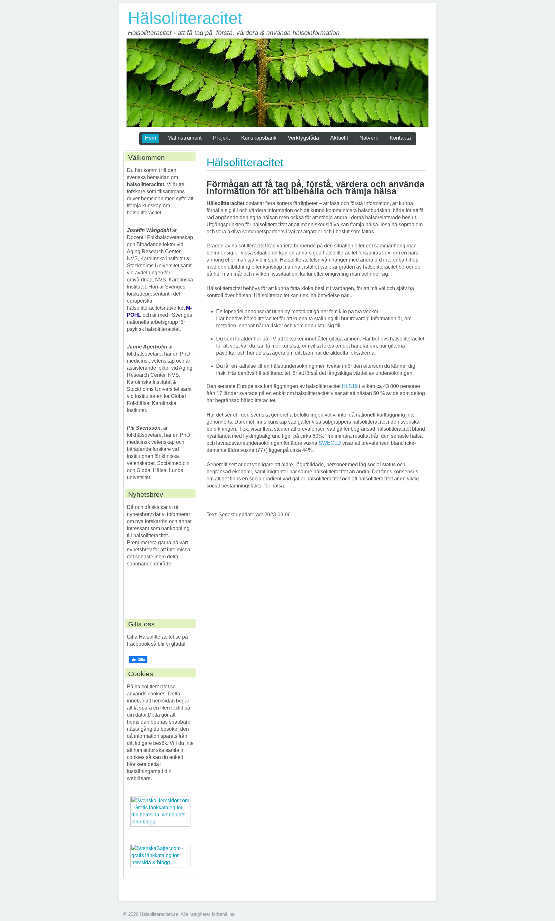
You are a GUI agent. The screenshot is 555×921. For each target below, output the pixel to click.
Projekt (221, 138)
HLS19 (350, 386)
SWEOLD (330, 443)
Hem (150, 138)
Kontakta (400, 138)
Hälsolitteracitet (185, 18)
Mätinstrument (184, 138)
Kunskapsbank (259, 138)
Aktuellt (339, 138)
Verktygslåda (303, 138)
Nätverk (368, 138)
